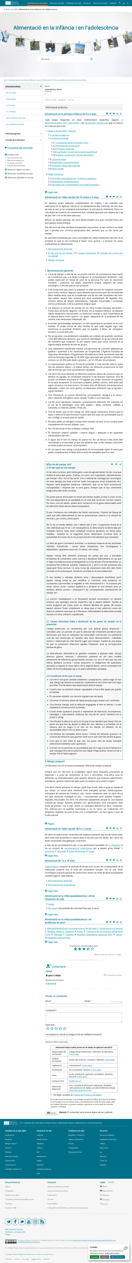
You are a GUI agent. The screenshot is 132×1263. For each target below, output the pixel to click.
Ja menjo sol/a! (13, 154)
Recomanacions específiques (62, 884)
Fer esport (53, 908)
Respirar (8, 1139)
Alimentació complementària (65, 162)
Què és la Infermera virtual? (58, 1186)
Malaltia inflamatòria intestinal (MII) (94, 934)
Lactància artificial (59, 138)
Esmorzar (49, 851)
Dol (38, 1152)
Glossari (103, 1156)
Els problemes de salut (15, 124)
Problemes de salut (73, 3)
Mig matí (61, 851)
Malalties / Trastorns (76, 1135)
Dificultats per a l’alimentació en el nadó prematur (75, 184)
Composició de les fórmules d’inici (72, 142)
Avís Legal (25, 1259)
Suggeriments (36, 1259)
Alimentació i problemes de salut (20, 173)
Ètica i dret (104, 1148)
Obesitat (58, 934)
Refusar (105, 1257)
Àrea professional (100, 3)
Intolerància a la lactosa (110, 928)
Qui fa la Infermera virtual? (57, 1191)
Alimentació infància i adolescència (56, 80)
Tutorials (112, 3)
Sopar (91, 851)
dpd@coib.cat (75, 1081)
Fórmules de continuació (68, 145)
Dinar (71, 851)
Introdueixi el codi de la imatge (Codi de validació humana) (73, 1034)
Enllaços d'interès (50, 100)
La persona (9, 1135)
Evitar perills (10, 1160)
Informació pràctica (78, 80)
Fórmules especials (65, 148)
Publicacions (52, 1195)
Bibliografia (62, 100)
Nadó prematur (55, 174)
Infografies (9, 1191)
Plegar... (50, 823)
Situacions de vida (57, 3)
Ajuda (103, 1186)
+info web (74, 1054)
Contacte (104, 1199)
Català (102, 1182)
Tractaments (73, 1148)
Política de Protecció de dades (87, 1094)
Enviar (51, 1112)
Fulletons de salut (12, 1195)
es (128, 3)
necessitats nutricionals (96, 123)
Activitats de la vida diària (37, 3)
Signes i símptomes (75, 1139)
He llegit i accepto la (78, 1095)
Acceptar (94, 1257)
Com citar (71, 100)
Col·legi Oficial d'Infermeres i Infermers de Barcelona (67, 1208)
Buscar (104, 1204)
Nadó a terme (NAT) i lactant (62, 130)
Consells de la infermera (16, 165)
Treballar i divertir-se (13, 1169)
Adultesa (40, 1143)
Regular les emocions (108, 1139)
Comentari (51, 1010)
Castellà (111, 1182)
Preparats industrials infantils (65, 165)
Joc (101, 1152)
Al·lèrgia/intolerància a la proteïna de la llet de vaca (71, 928)
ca (124, 3)
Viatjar (51, 904)
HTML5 (7, 1234)
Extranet (46, 1259)
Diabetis (69, 934)
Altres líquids (57, 168)
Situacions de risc (75, 1152)
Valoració (50, 1024)
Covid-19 (103, 1160)
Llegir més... (52, 192)
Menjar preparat (56, 260)
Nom (48, 1001)
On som (50, 1199)
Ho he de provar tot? (14, 158)
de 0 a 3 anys (11, 92)
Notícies (103, 1165)
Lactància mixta (58, 159)
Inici (5, 80)
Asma (79, 931)
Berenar (81, 851)
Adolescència (42, 1139)
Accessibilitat (52, 1203)
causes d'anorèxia (87, 253)
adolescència (52, 866)
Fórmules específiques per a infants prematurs (73, 178)
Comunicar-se (10, 1165)
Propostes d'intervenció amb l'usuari (19, 1199)
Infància (40, 1135)
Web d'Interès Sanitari (14, 1229)
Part (38, 1173)
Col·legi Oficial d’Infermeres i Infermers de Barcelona (35, 1254)
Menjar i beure (35, 80)
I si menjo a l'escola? (14, 163)
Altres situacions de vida (15, 118)
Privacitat (8, 1259)
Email (103, 1001)
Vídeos (8, 1186)
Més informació (117, 1257)
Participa (8, 1203)
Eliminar (8, 1152)
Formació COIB (10, 1208)
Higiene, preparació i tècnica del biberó (75, 155)
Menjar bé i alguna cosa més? (18, 169)
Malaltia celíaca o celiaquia (60, 931)
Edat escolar (11, 99)
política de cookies (112, 1253)
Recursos (87, 3)
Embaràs (40, 1165)
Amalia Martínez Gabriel (53, 89)
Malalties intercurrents (59, 937)
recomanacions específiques (78, 848)
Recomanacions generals (60, 249)
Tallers (102, 1143)
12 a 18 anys (11, 111)
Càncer (119, 934)
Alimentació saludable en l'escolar (20, 177)
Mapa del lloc (106, 1191)
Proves (71, 1143)
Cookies (17, 1259)
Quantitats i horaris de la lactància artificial (76, 151)
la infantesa (114, 845)
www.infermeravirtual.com (80, 1090)
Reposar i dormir (11, 1156)
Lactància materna (60, 135)
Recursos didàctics (107, 1135)
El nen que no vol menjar (60, 253)
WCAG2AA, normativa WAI (15, 1232)
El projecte (51, 1182)
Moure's (8, 1148)
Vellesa (40, 1148)
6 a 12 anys (10, 105)
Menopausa (41, 1156)
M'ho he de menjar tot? (15, 160)
